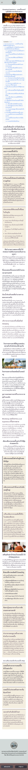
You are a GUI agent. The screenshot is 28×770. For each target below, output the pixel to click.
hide (10, 41)
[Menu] (2, 2)
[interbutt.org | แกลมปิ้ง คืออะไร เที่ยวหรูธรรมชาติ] (14, 2)
